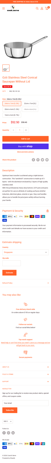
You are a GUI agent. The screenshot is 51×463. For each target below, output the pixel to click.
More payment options (25, 152)
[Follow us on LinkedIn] (13, 432)
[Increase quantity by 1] (25, 130)
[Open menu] (3, 8)
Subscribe (10, 410)
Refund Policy (7, 283)
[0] (46, 8)
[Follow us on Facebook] (4, 432)
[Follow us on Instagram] (8, 432)
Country (5, 247)
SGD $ (6, 421)
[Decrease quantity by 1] (13, 130)
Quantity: (5, 130)
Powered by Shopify (8, 458)
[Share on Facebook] (33, 159)
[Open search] (37, 8)
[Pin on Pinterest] (38, 159)
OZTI (4, 91)
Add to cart (25, 139)
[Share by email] (47, 159)
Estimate (9, 273)
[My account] (42, 8)
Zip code (5, 258)
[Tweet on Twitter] (42, 159)
